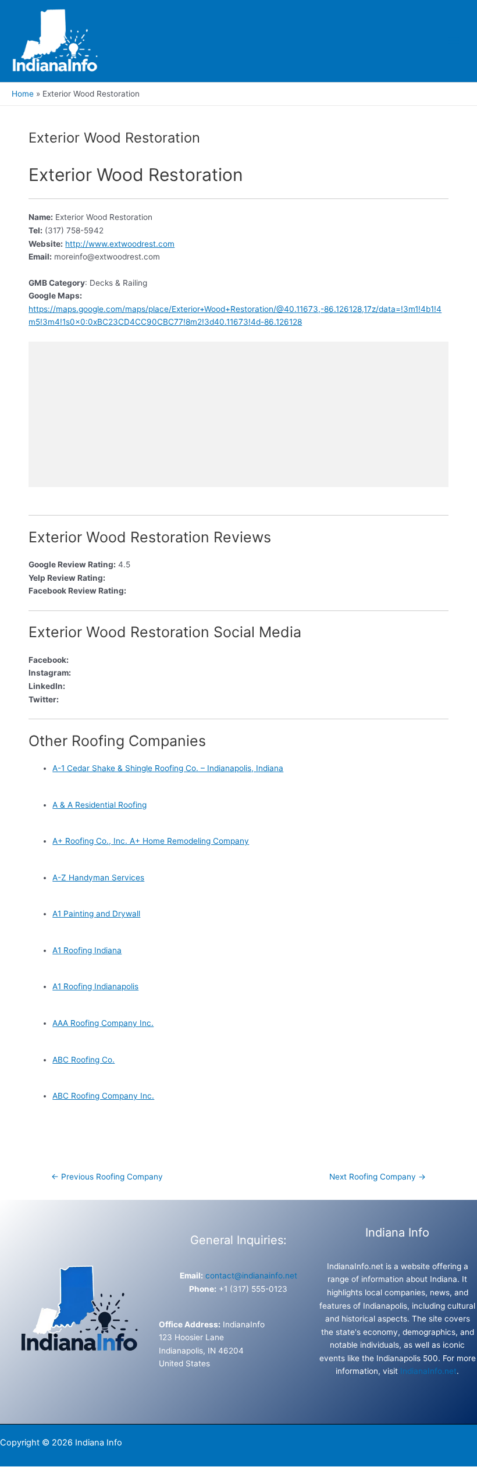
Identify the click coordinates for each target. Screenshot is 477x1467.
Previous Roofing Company (107, 1176)
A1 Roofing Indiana (87, 950)
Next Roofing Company (377, 1176)
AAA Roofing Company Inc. (103, 1023)
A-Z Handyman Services (98, 877)
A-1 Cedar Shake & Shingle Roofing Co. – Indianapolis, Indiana (167, 768)
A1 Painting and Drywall (96, 913)
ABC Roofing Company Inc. (103, 1095)
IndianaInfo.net (428, 1371)
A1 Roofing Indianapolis (95, 986)
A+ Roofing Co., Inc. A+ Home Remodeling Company (150, 841)
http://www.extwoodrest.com (120, 243)
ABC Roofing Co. (83, 1059)
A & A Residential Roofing (99, 804)
